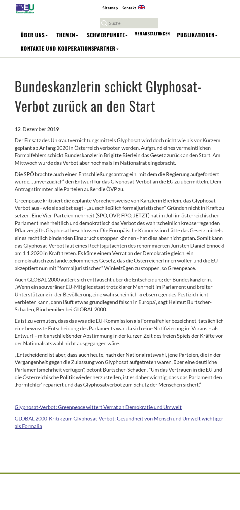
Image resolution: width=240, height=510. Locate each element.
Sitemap (110, 8)
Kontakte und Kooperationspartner (68, 48)
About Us (143, 11)
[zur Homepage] (27, 8)
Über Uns (32, 35)
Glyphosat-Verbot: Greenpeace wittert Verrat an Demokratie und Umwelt (98, 407)
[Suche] (104, 23)
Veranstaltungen (152, 33)
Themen (65, 35)
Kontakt (129, 8)
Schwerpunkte (106, 35)
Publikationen (196, 35)
